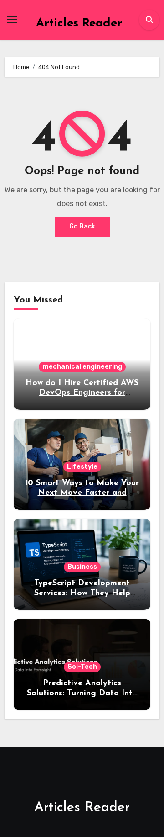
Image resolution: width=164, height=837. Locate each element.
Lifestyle (82, 467)
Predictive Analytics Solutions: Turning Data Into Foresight (82, 693)
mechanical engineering (82, 367)
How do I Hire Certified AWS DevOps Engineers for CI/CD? (82, 393)
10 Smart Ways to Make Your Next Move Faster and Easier (82, 493)
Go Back (82, 226)
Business (82, 567)
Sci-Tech (82, 667)
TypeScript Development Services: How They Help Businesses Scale (82, 593)
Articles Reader (79, 23)
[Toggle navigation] (12, 19)
